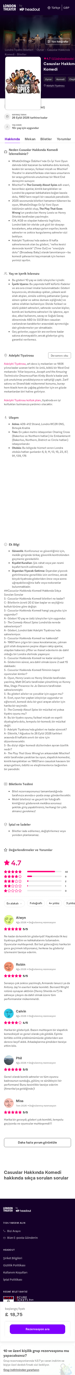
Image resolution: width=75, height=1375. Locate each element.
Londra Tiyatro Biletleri (19, 50)
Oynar (40, 50)
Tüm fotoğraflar (59, 41)
